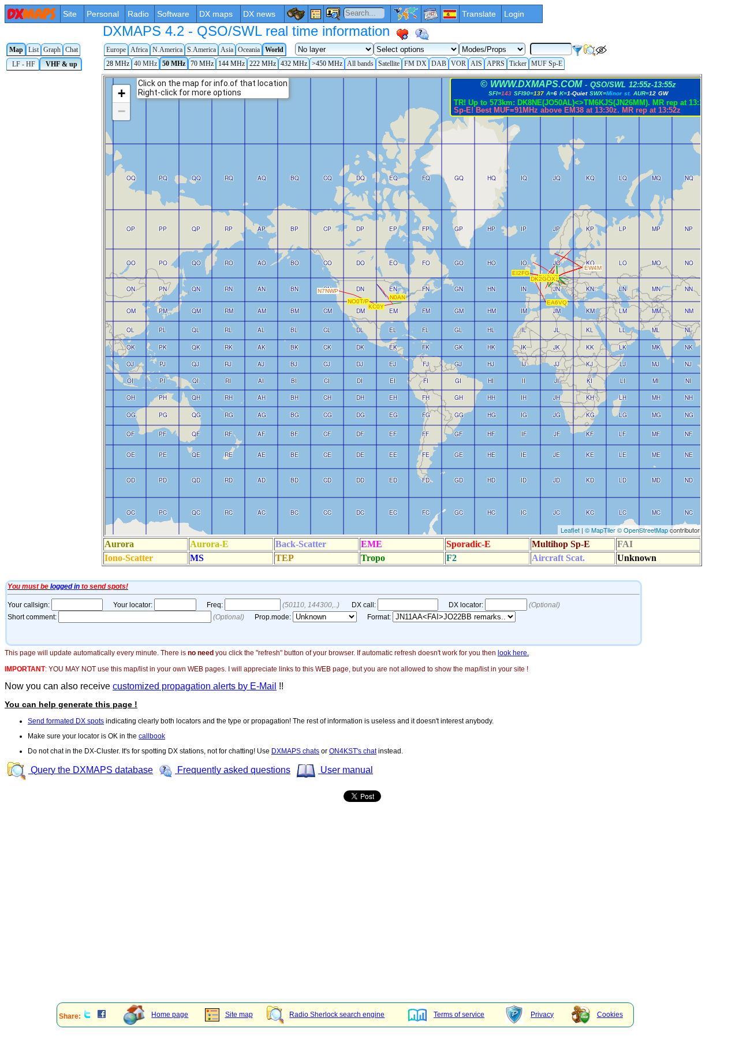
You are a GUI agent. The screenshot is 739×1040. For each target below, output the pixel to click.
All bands (360, 64)
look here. (513, 653)
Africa (139, 50)
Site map (239, 1015)
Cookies (610, 1015)
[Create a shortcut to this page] (402, 34)
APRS (496, 64)
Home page (169, 1015)
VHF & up (60, 64)
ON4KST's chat (352, 751)
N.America (167, 50)
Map (16, 50)
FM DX (415, 64)
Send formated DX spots (66, 721)
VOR (458, 64)
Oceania (249, 50)
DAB (438, 64)
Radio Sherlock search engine (337, 1015)
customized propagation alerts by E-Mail (195, 686)
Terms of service (459, 1015)
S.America (201, 50)
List (33, 50)
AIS (476, 64)
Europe (116, 50)
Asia (227, 50)
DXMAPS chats (295, 751)
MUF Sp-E (546, 64)
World (274, 50)
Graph (52, 50)
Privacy (542, 1015)
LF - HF (23, 64)
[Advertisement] (351, 913)
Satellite (389, 64)
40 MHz (145, 64)
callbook (152, 736)
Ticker (518, 64)
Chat (71, 50)
